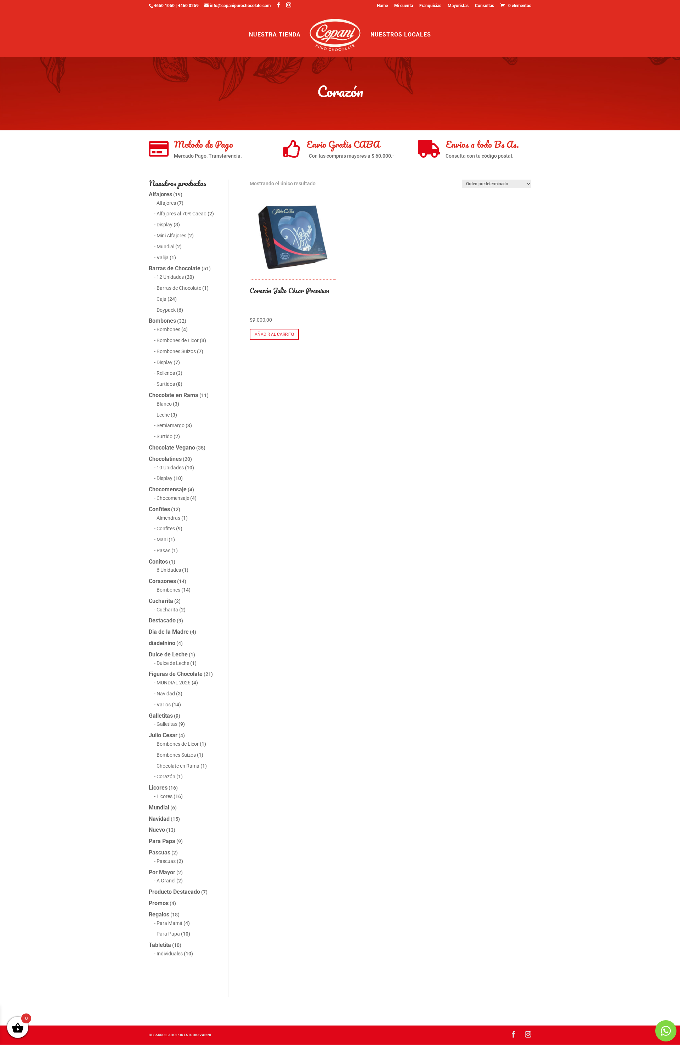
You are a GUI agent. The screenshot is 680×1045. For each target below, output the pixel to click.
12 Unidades (170, 277)
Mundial (165, 246)
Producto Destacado (174, 891)
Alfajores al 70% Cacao (181, 213)
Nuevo (157, 829)
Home (382, 6)
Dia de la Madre (169, 631)
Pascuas (159, 852)
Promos (159, 903)
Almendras (168, 518)
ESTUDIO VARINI (197, 1035)
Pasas (163, 550)
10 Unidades (170, 467)
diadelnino (162, 643)
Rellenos (166, 373)
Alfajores (160, 194)
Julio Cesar (163, 735)
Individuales (170, 953)
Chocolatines (165, 459)
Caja (161, 299)
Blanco (164, 404)
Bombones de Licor (178, 340)
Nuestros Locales (400, 35)
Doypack (166, 310)
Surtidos (166, 384)
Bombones (162, 320)
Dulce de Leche (168, 654)
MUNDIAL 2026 (174, 682)
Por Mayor (162, 872)
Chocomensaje (168, 489)
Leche (163, 415)
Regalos (159, 914)
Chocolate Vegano (172, 447)
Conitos (158, 561)
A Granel (166, 880)
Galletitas (161, 715)
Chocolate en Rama (173, 395)
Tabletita (160, 945)
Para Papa (162, 841)
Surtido (164, 436)
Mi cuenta (403, 6)
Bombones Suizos (176, 351)
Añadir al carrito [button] (274, 334)
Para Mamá (169, 923)
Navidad (166, 693)
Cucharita (161, 601)
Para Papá (168, 934)
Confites (159, 509)
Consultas (484, 6)
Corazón (166, 776)
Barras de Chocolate (174, 268)
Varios (164, 704)
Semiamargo (171, 425)
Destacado (162, 620)
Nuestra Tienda (275, 35)
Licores (158, 787)
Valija (163, 257)
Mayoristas (458, 6)
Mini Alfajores (171, 235)
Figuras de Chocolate (176, 674)
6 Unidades (169, 570)
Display (164, 224)
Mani (162, 539)
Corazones (162, 581)
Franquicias (430, 6)
